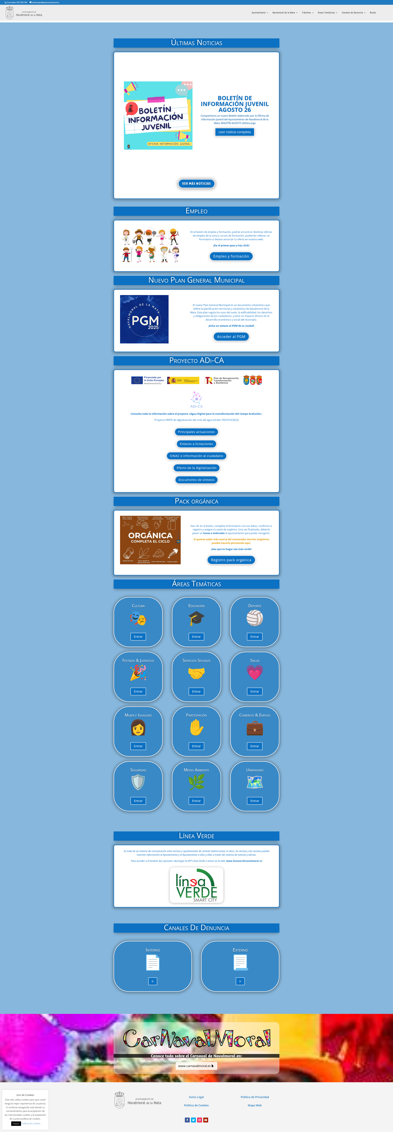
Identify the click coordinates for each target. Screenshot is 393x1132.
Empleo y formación (231, 256)
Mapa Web (255, 1105)
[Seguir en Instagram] (199, 1120)
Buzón (373, 13)
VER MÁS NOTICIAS (196, 184)
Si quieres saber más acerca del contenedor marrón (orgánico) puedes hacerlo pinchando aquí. (231, 541)
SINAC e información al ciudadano (196, 456)
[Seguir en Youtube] (205, 1120)
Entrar (138, 637)
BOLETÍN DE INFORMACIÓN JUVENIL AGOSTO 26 (235, 104)
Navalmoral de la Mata (284, 13)
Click (196, 885)
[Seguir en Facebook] (187, 1120)
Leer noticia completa (235, 132)
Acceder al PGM (231, 336)
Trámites (306, 13)
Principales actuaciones (196, 432)
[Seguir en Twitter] (193, 1120)
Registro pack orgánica (231, 559)
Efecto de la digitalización (196, 468)
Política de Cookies (196, 1105)
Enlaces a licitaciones (196, 444)
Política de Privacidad (255, 1097)
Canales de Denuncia (352, 13)
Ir (153, 981)
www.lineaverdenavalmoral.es (244, 861)
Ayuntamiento (259, 13)
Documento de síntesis (196, 480)
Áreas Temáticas (326, 13)
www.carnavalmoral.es (194, 1066)
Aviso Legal (196, 1097)
